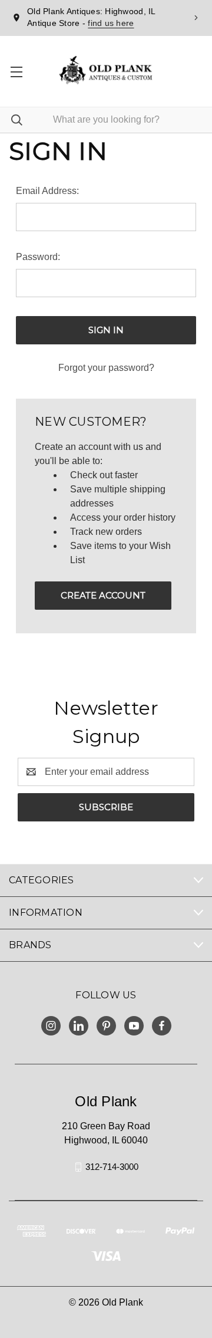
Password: (38, 257)
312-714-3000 (111, 1167)
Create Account (103, 595)
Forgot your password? (106, 368)
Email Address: (47, 191)
